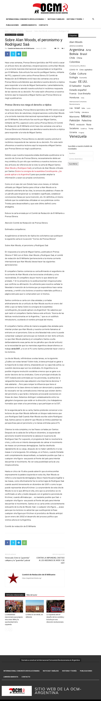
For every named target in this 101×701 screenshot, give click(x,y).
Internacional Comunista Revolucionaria (25, 19)
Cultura (82, 73)
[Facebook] (7, 53)
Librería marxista (29, 25)
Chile (72, 57)
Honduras (74, 97)
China (79, 58)
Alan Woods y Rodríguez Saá (18, 168)
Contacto (43, 25)
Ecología (73, 77)
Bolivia (73, 53)
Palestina (86, 120)
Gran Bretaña (84, 93)
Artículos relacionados (15, 595)
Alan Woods (75, 42)
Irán (71, 108)
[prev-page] (6, 629)
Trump (91, 128)
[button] (93, 19)
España (86, 86)
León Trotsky (74, 112)
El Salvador (75, 86)
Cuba (72, 73)
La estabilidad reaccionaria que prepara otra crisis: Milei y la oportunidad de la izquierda (14, 619)
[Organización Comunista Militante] (50, 8)
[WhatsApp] (24, 53)
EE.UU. (83, 81)
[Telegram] (18, 53)
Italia (83, 108)
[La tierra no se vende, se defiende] (35, 606)
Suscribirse (73, 164)
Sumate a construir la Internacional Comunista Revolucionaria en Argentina (50, 660)
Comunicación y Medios (77, 66)
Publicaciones (12, 25)
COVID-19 (73, 69)
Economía (83, 77)
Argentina (76, 49)
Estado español (77, 89)
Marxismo (74, 116)
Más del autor (32, 595)
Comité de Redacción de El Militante (21, 48)
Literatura (85, 112)
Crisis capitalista (85, 69)
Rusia (88, 124)
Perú (72, 124)
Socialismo (74, 128)
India (82, 98)
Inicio (7, 31)
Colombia (74, 62)
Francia (72, 93)
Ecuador (73, 82)
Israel (77, 108)
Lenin (88, 108)
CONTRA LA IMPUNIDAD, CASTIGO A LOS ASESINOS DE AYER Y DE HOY (50, 560)
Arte (88, 50)
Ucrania (73, 132)
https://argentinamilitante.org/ (31, 578)
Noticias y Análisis (56, 19)
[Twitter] (13, 53)
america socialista (76, 46)
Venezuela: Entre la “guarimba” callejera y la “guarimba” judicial (17, 559)
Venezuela (78, 136)
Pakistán (74, 120)
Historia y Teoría (74, 19)
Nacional (29, 31)
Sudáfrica (84, 128)
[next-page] (10, 629)
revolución (80, 124)
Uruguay (81, 132)
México (86, 116)
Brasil (83, 54)
